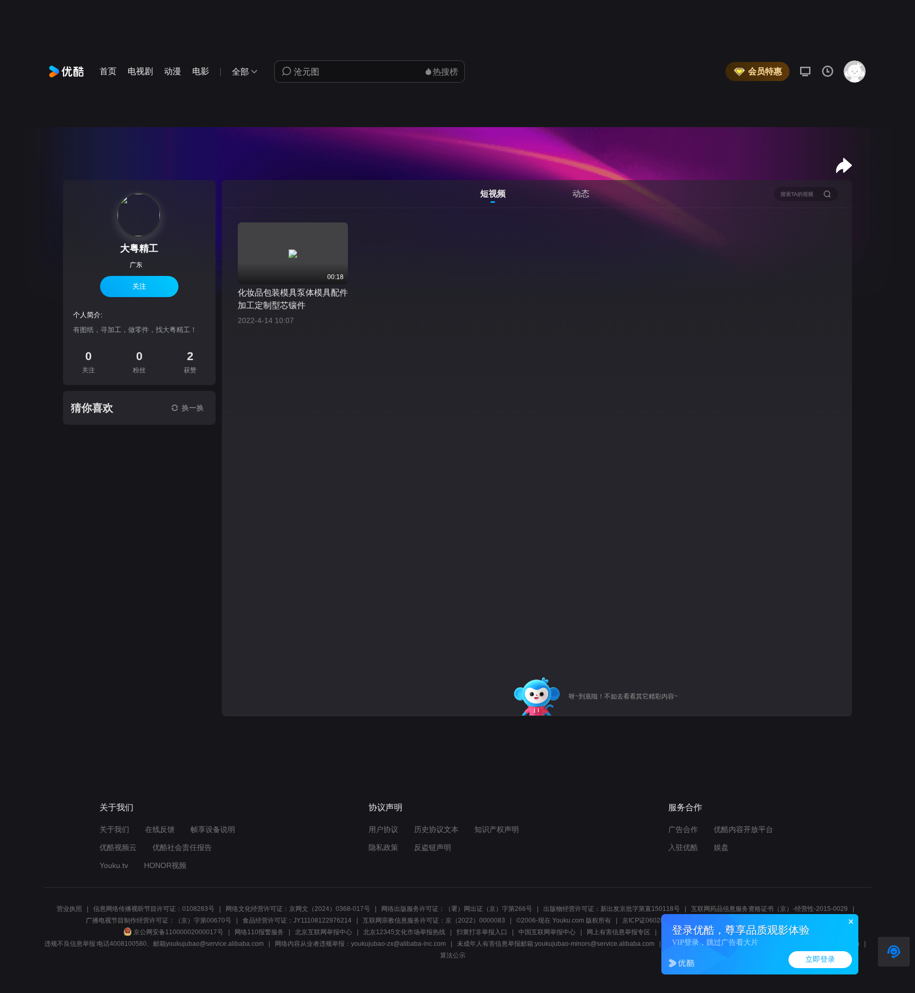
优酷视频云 (118, 847)
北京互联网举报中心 (323, 932)
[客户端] (805, 71)
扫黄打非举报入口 (481, 932)
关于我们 (114, 829)
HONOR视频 (165, 865)
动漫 (172, 71)
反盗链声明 (432, 847)
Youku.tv (114, 865)
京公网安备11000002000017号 (178, 932)
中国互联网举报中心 (547, 932)
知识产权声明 (496, 829)
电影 (200, 71)
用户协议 (383, 829)
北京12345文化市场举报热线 (404, 932)
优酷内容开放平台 (743, 829)
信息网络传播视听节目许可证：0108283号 (153, 909)
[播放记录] (828, 71)
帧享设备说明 (213, 829)
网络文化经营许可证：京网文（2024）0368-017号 (298, 909)
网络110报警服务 (259, 932)
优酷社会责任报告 (182, 847)
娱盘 (721, 847)
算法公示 (452, 955)
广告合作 (683, 829)
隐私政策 (383, 847)
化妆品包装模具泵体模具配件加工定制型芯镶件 (293, 299)
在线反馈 (160, 829)
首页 (108, 71)
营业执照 (69, 909)
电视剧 (140, 71)
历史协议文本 (436, 829)
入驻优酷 (683, 847)
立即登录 (820, 959)
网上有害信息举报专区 (618, 932)
